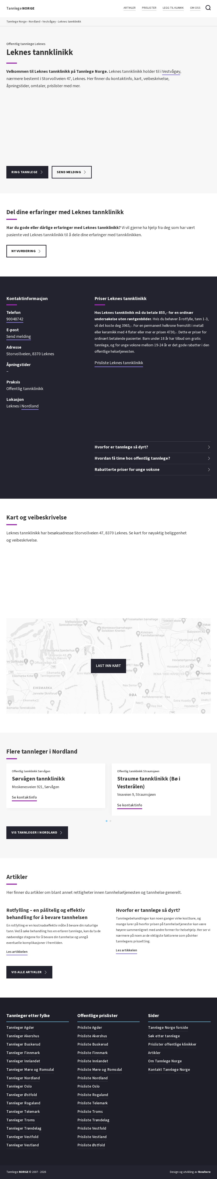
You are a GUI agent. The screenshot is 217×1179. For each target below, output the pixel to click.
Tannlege (20, 8)
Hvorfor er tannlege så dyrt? (148, 910)
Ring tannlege (24, 172)
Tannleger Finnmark (23, 1052)
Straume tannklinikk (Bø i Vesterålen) (148, 782)
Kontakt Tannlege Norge (169, 1069)
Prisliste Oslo (88, 1086)
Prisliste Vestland (92, 1137)
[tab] (106, 821)
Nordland (34, 22)
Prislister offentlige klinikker (172, 1044)
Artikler (130, 8)
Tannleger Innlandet (23, 1061)
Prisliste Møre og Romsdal (99, 1069)
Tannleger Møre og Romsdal (30, 1069)
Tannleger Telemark (23, 1111)
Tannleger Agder (20, 1027)
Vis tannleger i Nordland (34, 832)
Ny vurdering (23, 251)
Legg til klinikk (173, 8)
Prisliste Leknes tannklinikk (119, 363)
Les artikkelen (17, 951)
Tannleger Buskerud (23, 1044)
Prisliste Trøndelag (93, 1120)
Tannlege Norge (16, 22)
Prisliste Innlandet (92, 1061)
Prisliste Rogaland (92, 1095)
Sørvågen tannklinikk (38, 779)
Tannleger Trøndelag (24, 1128)
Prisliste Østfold (91, 1145)
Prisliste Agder (89, 1027)
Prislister (149, 8)
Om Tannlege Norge (165, 1061)
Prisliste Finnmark (92, 1052)
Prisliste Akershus (92, 1036)
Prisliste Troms (90, 1111)
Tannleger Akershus (22, 1036)
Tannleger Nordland (23, 1078)
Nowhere (204, 1172)
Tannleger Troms (20, 1120)
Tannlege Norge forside (168, 1027)
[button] (153, 447)
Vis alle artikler (26, 972)
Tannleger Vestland (22, 1145)
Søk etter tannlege (164, 1036)
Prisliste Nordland (92, 1078)
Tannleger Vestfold (22, 1137)
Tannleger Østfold (21, 1095)
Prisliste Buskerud (92, 1044)
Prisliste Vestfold (91, 1128)
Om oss (195, 8)
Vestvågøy (49, 22)
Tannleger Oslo (19, 1086)
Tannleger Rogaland (23, 1103)
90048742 (14, 319)
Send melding (69, 172)
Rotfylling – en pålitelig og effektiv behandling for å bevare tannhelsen (47, 914)
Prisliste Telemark (92, 1103)
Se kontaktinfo (24, 797)
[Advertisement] (98, 127)
